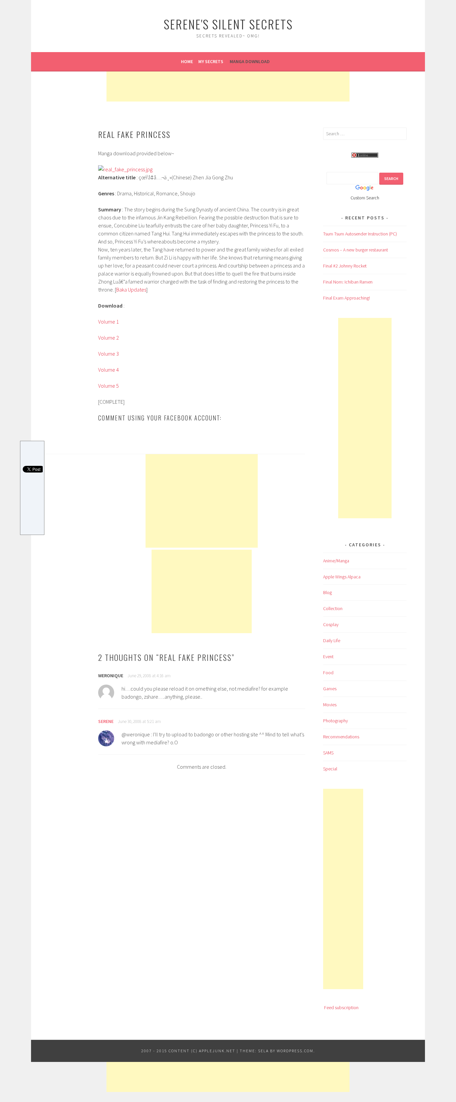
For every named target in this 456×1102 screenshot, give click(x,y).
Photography (335, 721)
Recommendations (341, 737)
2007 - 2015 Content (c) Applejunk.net (188, 1050)
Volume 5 (108, 385)
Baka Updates (131, 289)
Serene (105, 721)
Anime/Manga (336, 561)
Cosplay (330, 624)
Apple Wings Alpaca (342, 577)
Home (187, 61)
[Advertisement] (228, 86)
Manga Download (250, 61)
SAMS (328, 753)
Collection (333, 608)
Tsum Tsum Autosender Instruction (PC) (360, 234)
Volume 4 (108, 369)
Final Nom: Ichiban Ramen (348, 282)
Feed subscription (341, 1007)
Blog (327, 592)
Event (328, 657)
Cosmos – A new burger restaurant (355, 250)
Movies (329, 705)
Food (328, 673)
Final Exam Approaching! (346, 298)
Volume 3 (108, 353)
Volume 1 (108, 321)
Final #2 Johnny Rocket (345, 266)
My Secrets (210, 61)
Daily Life (331, 640)
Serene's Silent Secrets (228, 24)
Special (330, 769)
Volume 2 (108, 337)
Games (329, 689)
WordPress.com (295, 1050)
